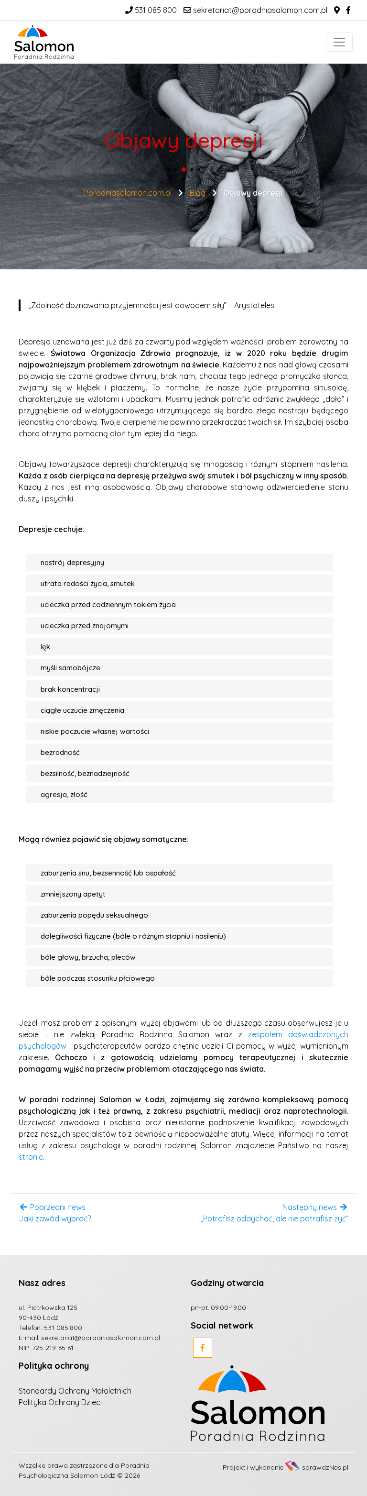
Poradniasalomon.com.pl (128, 192)
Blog (197, 192)
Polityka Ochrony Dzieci (60, 1402)
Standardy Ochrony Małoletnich (75, 1391)
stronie (31, 1157)
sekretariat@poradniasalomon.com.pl (259, 10)
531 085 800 (155, 10)
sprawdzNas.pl (325, 1467)
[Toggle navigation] (339, 42)
